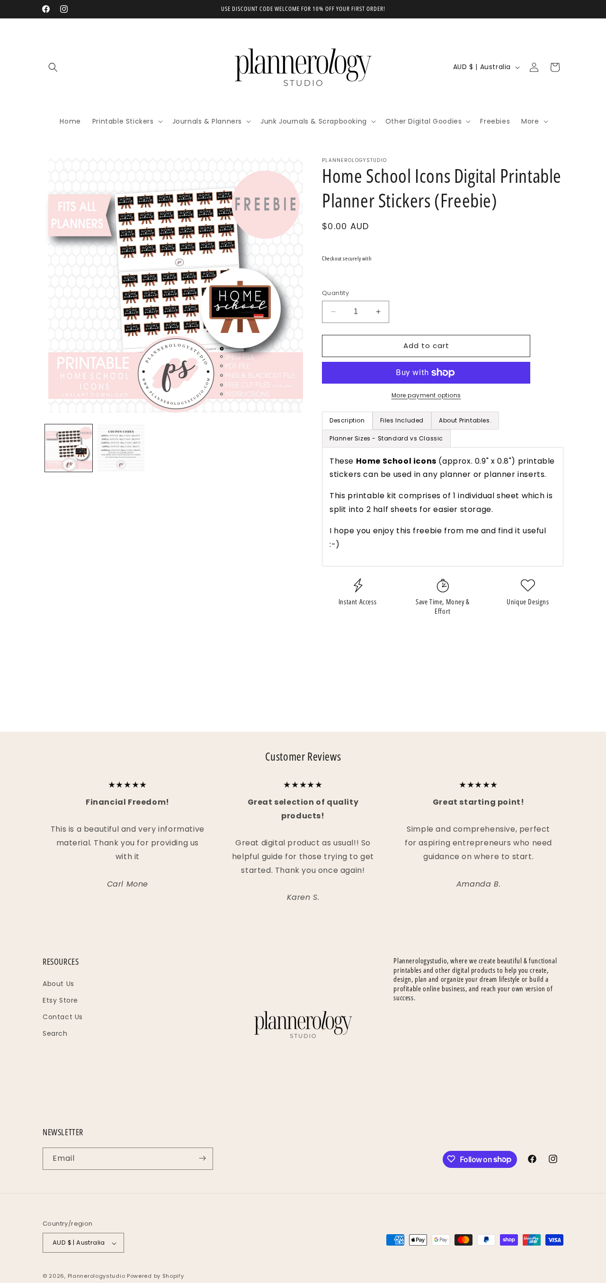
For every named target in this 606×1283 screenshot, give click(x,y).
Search (55, 1033)
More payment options (426, 395)
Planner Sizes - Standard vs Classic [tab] (386, 438)
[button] (53, 67)
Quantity (335, 292)
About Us (58, 983)
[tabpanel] (442, 507)
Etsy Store (60, 1000)
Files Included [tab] (402, 420)
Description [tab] (347, 420)
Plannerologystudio (96, 1276)
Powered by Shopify (155, 1276)
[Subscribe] (202, 1158)
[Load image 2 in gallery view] (120, 448)
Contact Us (63, 1017)
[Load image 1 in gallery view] (68, 448)
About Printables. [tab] (465, 420)
